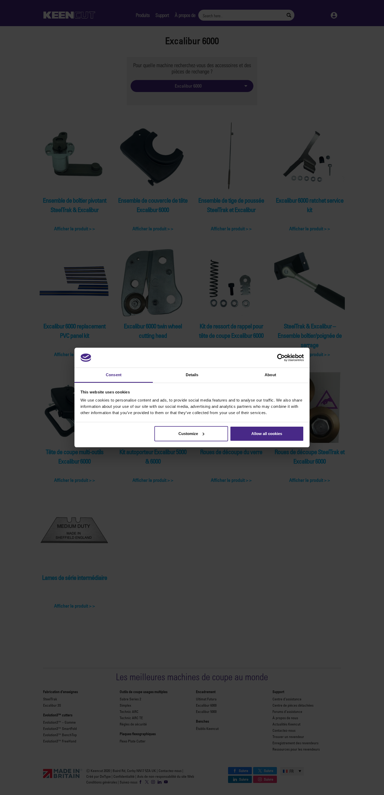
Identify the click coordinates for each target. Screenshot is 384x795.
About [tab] (270, 375)
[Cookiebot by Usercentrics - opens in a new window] (281, 358)
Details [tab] (192, 375)
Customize (188, 433)
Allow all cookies (266, 433)
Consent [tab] (113, 375)
